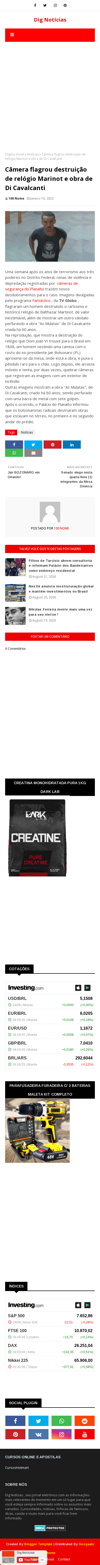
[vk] (38, 1434)
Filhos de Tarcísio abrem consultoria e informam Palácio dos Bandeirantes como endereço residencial (61, 566)
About (49, 1559)
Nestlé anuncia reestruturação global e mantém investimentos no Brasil (61, 588)
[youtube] (84, 1434)
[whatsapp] (61, 1420)
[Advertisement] (50, 92)
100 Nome (16, 198)
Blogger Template (38, 1544)
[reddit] (84, 1420)
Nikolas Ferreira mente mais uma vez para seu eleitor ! (60, 611)
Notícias (33, 154)
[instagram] (55, 5)
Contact (64, 1559)
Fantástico (41, 300)
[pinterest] (65, 5)
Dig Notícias (50, 19)
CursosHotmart (17, 1467)
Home (36, 1559)
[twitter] (45, 5)
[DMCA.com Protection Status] (50, 1530)
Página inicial (14, 154)
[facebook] (35, 5)
